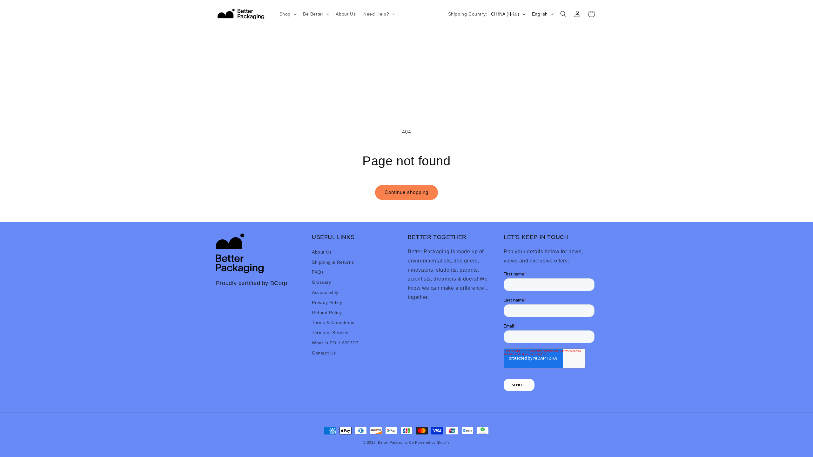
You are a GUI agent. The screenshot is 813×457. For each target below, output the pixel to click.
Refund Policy (327, 312)
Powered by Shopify (432, 442)
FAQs (318, 272)
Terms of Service (330, 332)
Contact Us (324, 352)
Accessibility (325, 292)
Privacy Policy (327, 302)
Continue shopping (406, 192)
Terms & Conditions (333, 322)
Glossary (321, 281)
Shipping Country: (467, 14)
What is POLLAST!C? (335, 342)
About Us (322, 251)
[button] (287, 14)
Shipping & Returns (333, 261)
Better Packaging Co (396, 442)
